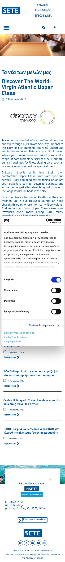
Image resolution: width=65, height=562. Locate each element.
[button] (6, 27)
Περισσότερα (9, 357)
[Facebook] (20, 543)
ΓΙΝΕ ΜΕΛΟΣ (43, 10)
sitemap (39, 558)
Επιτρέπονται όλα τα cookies (19, 333)
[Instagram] (44, 543)
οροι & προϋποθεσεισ (23, 551)
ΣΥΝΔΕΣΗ (43, 5)
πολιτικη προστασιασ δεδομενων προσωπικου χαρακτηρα (32, 555)
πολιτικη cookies (43, 551)
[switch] (56, 290)
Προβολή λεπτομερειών (41, 325)
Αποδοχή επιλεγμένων (16, 337)
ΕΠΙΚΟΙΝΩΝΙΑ (43, 16)
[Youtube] (38, 543)
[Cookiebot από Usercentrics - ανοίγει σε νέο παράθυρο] (46, 220)
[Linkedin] (32, 543)
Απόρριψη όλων (12, 341)
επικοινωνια (27, 558)
